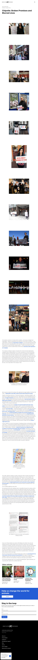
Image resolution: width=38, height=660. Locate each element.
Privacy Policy (3, 657)
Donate (7, 596)
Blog (3, 643)
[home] (8, 2)
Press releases (4, 637)
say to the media (9, 408)
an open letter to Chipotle (18, 342)
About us (3, 636)
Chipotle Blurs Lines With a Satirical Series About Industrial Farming (18, 393)
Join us (3, 644)
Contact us (4, 639)
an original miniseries (9, 397)
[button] (34, 2)
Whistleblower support (6, 641)
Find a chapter (4, 646)
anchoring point (17, 429)
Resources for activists (6, 648)
